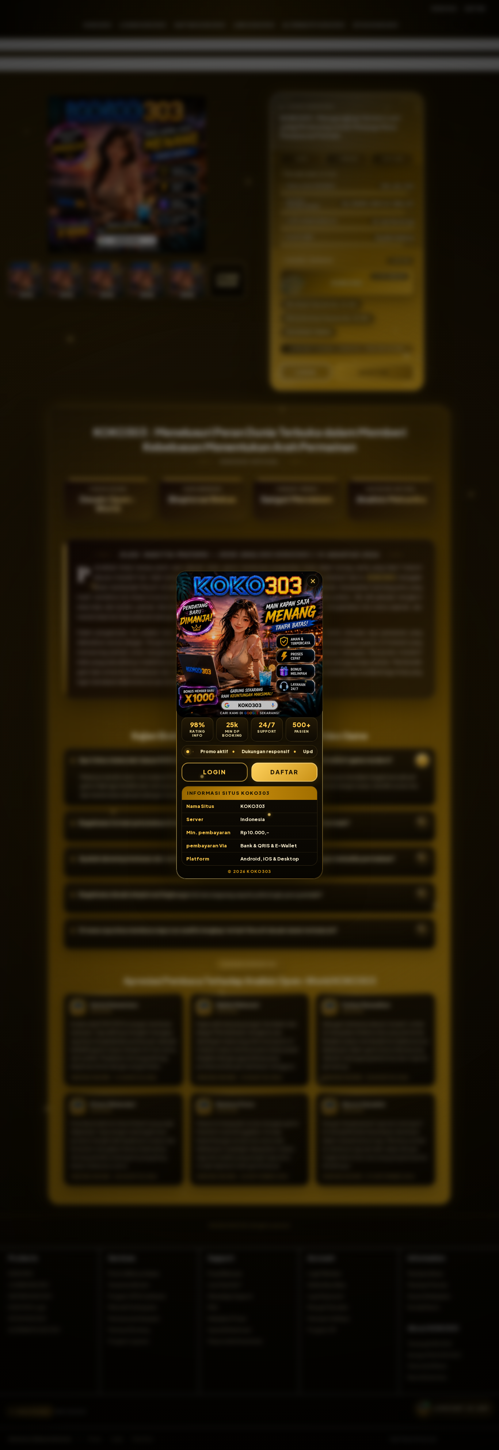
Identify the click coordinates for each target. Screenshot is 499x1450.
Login (214, 772)
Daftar (284, 772)
